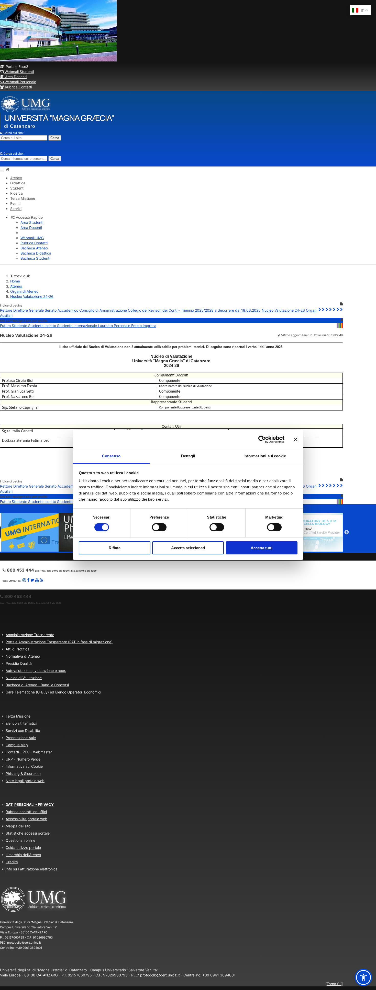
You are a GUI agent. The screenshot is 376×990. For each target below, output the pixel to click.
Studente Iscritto (42, 325)
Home (15, 281)
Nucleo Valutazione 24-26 (31, 296)
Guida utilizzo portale (23, 847)
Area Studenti (31, 222)
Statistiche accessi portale (28, 833)
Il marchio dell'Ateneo (23, 854)
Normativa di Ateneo (23, 656)
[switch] (159, 527)
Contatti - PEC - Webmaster (29, 752)
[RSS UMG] (41, 580)
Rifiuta (114, 548)
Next (346, 532)
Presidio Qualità (19, 663)
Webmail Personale (20, 82)
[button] (26, 217)
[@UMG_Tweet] (32, 580)
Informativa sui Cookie (24, 766)
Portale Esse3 (16, 66)
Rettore (6, 310)
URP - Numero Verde (23, 759)
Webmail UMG (32, 238)
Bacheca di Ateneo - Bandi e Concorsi (37, 685)
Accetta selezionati (188, 548)
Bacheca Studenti (35, 258)
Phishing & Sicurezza (23, 773)
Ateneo (16, 286)
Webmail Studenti (19, 71)
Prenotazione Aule (21, 737)
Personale (122, 325)
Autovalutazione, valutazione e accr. (36, 670)
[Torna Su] (334, 984)
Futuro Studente (14, 325)
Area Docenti (15, 77)
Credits (12, 862)
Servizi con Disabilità (23, 730)
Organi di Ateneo (24, 291)
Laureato (106, 325)
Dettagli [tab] (188, 456)
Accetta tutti (261, 548)
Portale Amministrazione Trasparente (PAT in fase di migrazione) (59, 642)
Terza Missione (18, 716)
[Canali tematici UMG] (37, 580)
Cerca (54, 138)
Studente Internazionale (77, 325)
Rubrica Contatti (18, 87)
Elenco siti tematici (21, 723)
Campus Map (17, 745)
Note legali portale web (25, 780)
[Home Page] (7, 169)
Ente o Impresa (143, 325)
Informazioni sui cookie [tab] (265, 456)
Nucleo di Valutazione (24, 678)
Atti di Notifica (17, 649)
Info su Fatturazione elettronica (32, 869)
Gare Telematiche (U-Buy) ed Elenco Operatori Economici (53, 692)
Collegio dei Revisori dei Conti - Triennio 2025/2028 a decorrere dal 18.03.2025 (195, 310)
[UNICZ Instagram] (24, 580)
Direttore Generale (29, 310)
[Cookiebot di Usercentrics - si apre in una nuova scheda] (262, 439)
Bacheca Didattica (35, 253)
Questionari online (20, 840)
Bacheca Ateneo (34, 248)
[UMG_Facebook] (28, 580)
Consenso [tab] (111, 456)
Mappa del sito (18, 826)
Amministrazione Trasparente (30, 635)
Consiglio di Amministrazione (103, 310)
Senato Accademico (62, 310)
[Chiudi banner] (295, 439)
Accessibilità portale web (26, 819)
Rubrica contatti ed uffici (26, 811)
